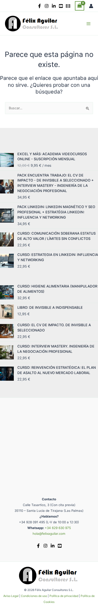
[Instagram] (46, 6)
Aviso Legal (11, 596)
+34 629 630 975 (58, 528)
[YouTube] (61, 6)
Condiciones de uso (34, 596)
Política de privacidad (63, 596)
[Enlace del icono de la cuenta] (91, 6)
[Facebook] (39, 6)
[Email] (68, 6)
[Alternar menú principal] (88, 23)
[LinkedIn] (54, 6)
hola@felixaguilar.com (49, 533)
